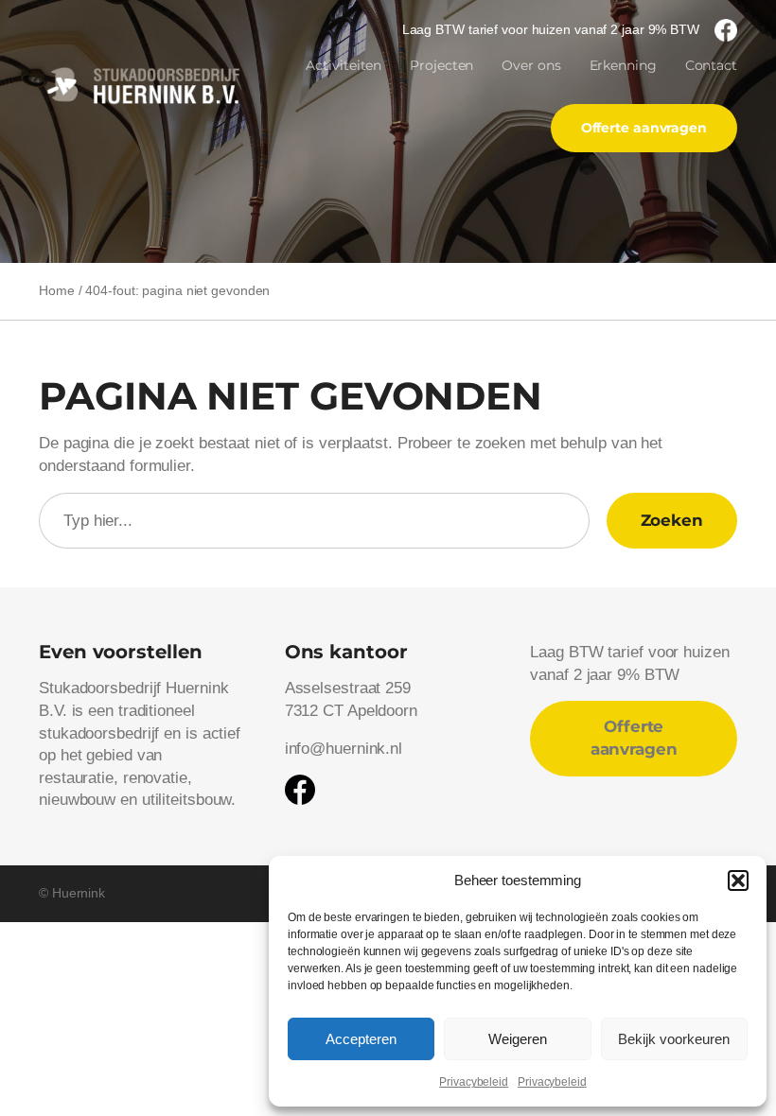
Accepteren (361, 1039)
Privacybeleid (473, 1082)
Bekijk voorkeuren (674, 1039)
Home (57, 290)
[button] (738, 880)
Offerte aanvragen (644, 127)
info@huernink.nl (343, 749)
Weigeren (517, 1039)
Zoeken (672, 520)
